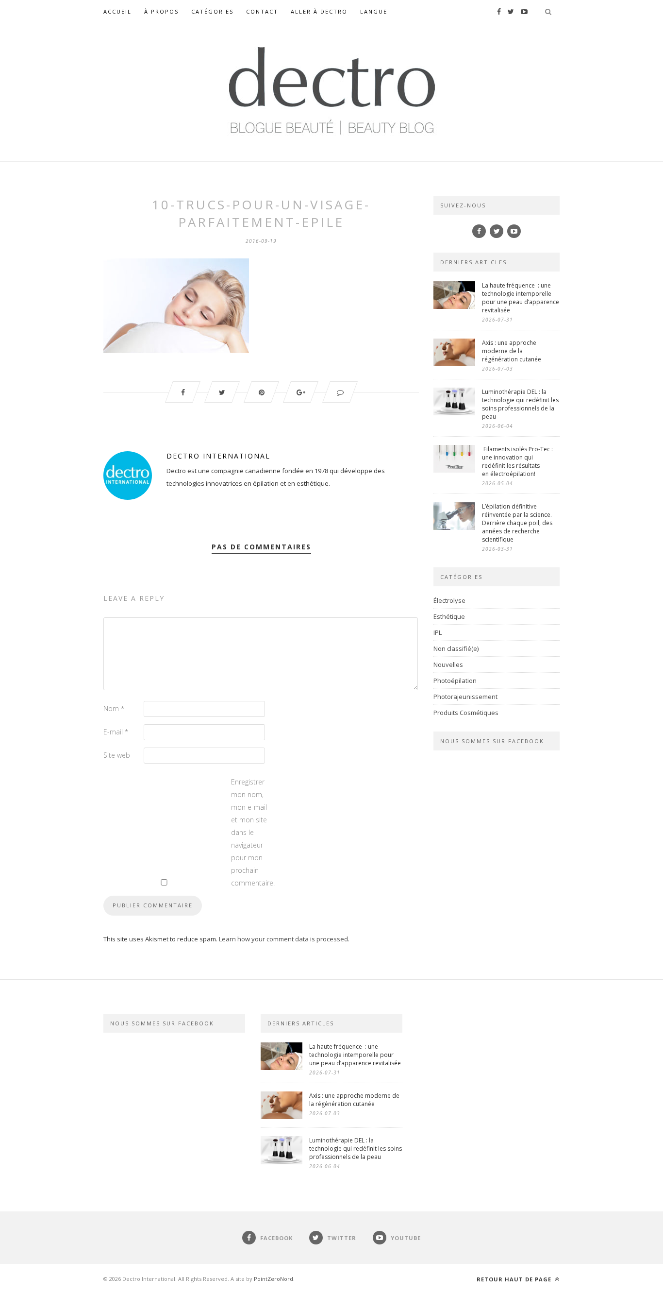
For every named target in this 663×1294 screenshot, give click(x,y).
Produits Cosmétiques (465, 712)
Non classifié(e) (456, 648)
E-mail (115, 731)
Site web (116, 755)
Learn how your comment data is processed (283, 939)
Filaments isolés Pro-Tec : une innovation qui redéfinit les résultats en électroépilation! (517, 461)
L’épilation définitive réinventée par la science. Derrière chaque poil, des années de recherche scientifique (517, 523)
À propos (161, 11)
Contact (262, 11)
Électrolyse (449, 600)
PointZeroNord (273, 1278)
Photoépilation (455, 680)
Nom (113, 708)
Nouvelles (448, 664)
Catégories (212, 11)
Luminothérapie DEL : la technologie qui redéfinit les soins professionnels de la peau (520, 404)
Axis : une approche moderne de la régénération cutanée (512, 351)
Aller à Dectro (319, 11)
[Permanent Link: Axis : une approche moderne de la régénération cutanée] (454, 363)
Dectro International (218, 455)
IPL (437, 632)
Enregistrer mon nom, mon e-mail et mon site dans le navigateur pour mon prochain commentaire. (250, 832)
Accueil (117, 11)
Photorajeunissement (465, 696)
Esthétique (449, 616)
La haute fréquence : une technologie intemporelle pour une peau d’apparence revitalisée (520, 297)
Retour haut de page (515, 1279)
